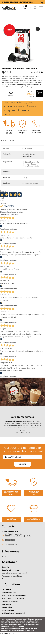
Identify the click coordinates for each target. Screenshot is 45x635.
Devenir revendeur (9, 592)
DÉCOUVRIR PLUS (22, 432)
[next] (5, 66)
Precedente (4, 215)
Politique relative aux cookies (14, 595)
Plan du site (6, 604)
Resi (3, 579)
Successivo (14, 215)
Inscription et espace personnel (14, 573)
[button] (8, 633)
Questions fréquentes (10, 570)
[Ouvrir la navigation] (41, 8)
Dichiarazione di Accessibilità (13, 613)
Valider (22, 464)
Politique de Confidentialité (13, 598)
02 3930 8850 (10, 540)
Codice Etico (7, 607)
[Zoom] (38, 29)
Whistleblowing (8, 610)
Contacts (5, 567)
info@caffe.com (11, 544)
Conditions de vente (10, 601)
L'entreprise (6, 589)
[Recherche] (35, 7)
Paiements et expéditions (12, 576)
